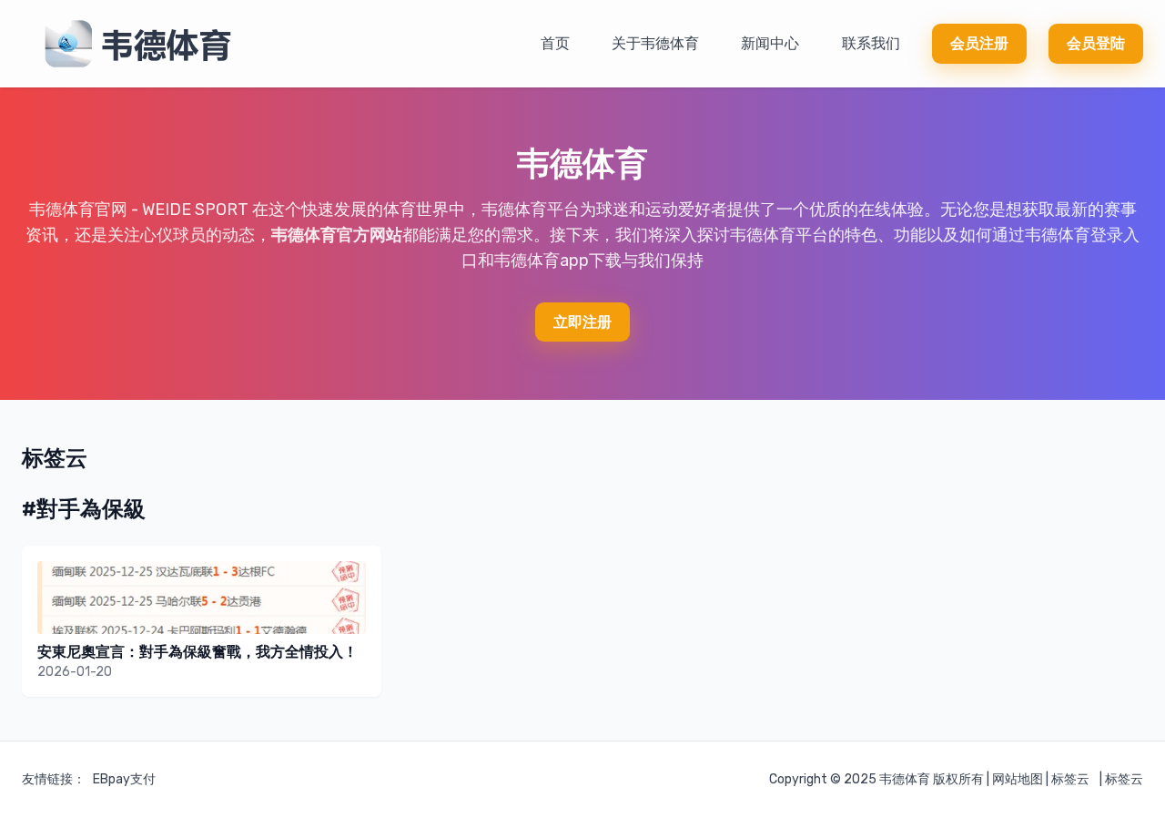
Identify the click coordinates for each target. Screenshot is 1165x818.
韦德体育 (904, 779)
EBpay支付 (124, 779)
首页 (555, 43)
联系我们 (871, 43)
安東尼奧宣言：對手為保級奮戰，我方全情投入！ (197, 651)
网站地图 (1017, 779)
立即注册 (582, 322)
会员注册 (979, 43)
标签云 (1070, 779)
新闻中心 (770, 43)
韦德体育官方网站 (336, 235)
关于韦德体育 (655, 43)
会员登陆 (1096, 43)
